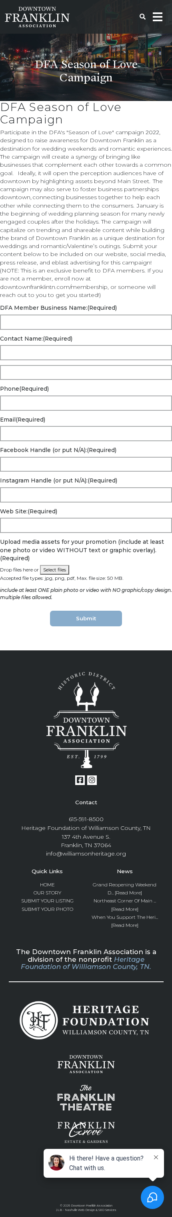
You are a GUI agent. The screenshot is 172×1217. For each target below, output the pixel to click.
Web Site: (28, 511)
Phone (24, 388)
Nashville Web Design (80, 1210)
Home (47, 885)
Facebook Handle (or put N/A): (58, 450)
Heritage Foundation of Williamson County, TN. (86, 963)
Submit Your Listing (47, 901)
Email (22, 419)
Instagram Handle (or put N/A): (58, 480)
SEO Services (107, 1210)
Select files (54, 570)
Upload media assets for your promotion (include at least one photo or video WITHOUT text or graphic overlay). (82, 550)
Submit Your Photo (47, 909)
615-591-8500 (86, 819)
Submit (86, 618)
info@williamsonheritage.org (86, 853)
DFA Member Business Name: (58, 308)
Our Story (47, 893)
